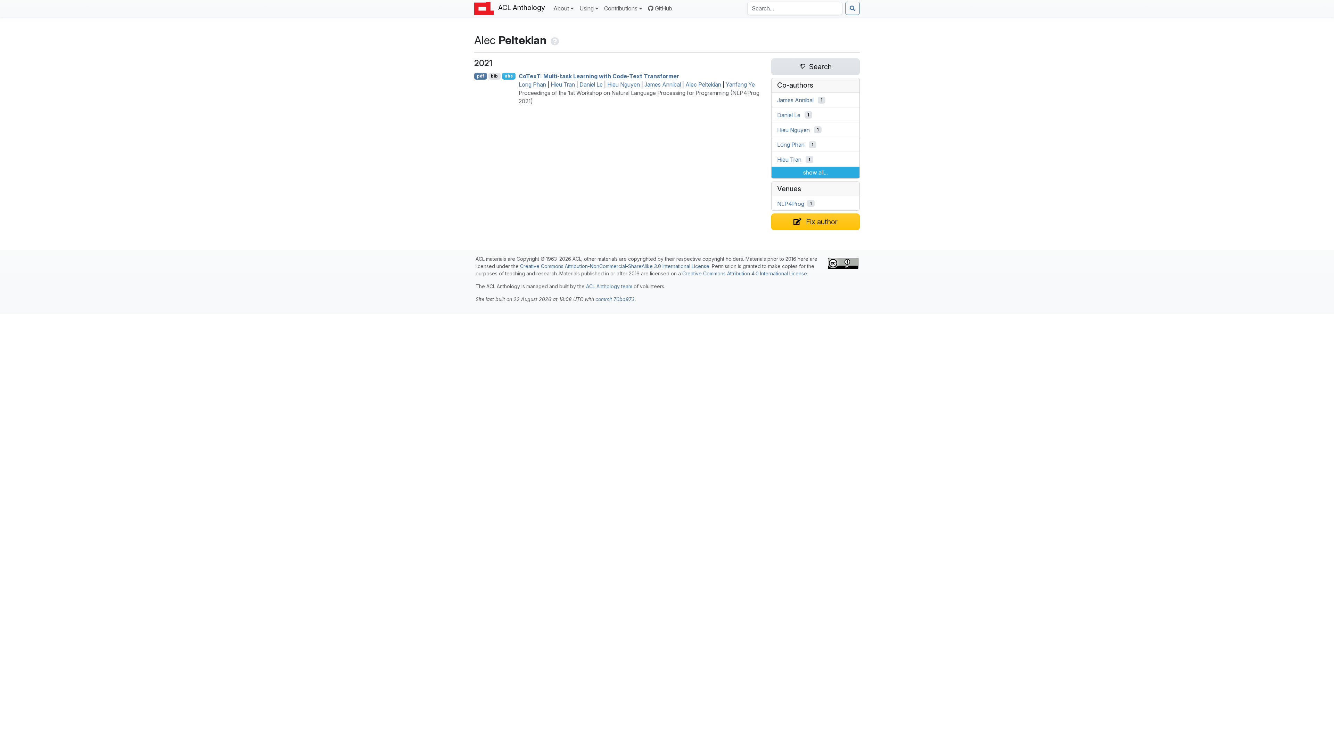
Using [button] (586, 8)
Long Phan (532, 84)
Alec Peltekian (703, 84)
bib (494, 76)
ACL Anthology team (609, 286)
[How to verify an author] (554, 40)
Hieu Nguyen (623, 84)
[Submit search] (852, 8)
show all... (815, 172)
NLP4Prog (790, 203)
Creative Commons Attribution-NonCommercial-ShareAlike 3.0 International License (614, 266)
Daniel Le (591, 84)
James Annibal (662, 84)
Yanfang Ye (740, 84)
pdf (480, 76)
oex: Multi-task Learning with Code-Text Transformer (599, 76)
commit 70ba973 (615, 299)
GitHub (663, 8)
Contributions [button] (620, 8)
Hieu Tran (563, 84)
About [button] (561, 8)
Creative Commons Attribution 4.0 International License (744, 273)
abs (509, 76)
